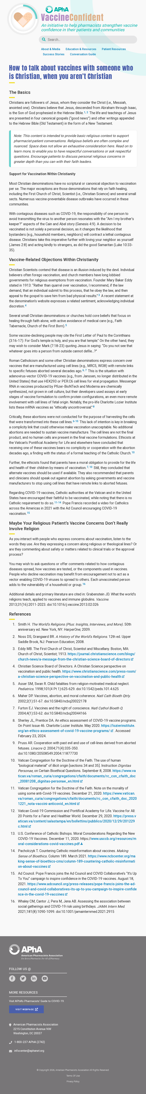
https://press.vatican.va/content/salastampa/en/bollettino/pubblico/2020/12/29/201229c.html (77, 821)
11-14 (57, 502)
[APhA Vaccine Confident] (72, 12)
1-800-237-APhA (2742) (29, 1042)
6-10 (75, 421)
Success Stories (53, 54)
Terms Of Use (73, 1075)
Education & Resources (81, 49)
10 (133, 452)
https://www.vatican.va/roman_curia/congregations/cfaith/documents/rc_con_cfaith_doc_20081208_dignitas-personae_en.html (77, 776)
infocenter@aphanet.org (29, 1050)
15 (28, 512)
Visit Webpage (24, 1009)
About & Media (50, 49)
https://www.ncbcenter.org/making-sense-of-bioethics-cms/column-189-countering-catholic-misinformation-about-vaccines (76, 861)
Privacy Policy (73, 1081)
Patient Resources (114, 49)
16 (83, 584)
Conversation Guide (83, 54)
